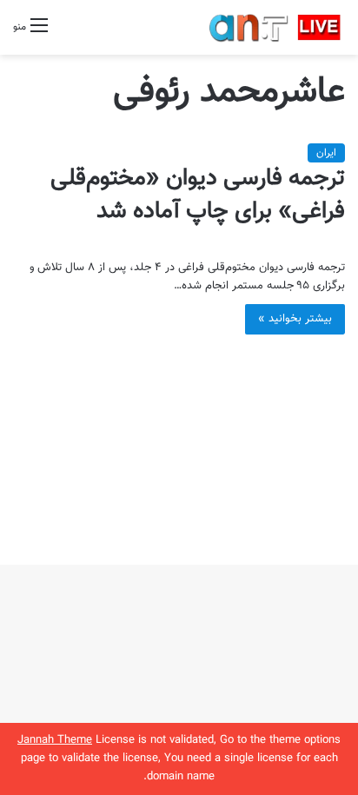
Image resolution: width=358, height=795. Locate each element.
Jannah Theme (54, 740)
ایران (326, 153)
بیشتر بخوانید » (295, 319)
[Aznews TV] (275, 27)
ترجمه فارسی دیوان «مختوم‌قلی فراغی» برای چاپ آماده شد (197, 195)
